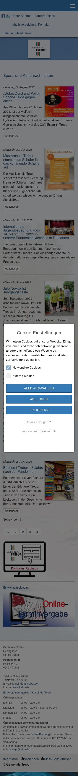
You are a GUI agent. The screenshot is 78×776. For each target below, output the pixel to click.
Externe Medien (23, 375)
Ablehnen (39, 399)
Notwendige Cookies (27, 367)
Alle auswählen (39, 388)
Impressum (29, 431)
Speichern (39, 410)
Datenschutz (48, 431)
